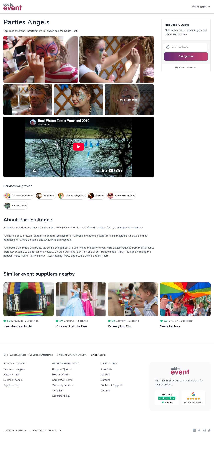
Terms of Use (54, 430)
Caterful (105, 390)
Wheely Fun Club (120, 326)
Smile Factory (170, 326)
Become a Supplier (14, 369)
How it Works (11, 374)
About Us (106, 369)
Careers (105, 380)
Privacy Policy (39, 430)
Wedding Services (62, 385)
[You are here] (4, 354)
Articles (105, 374)
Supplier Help (11, 385)
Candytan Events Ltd (17, 326)
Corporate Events (62, 380)
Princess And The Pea (71, 326)
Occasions (58, 390)
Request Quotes (62, 369)
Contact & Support (111, 385)
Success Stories (12, 380)
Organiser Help (61, 396)
